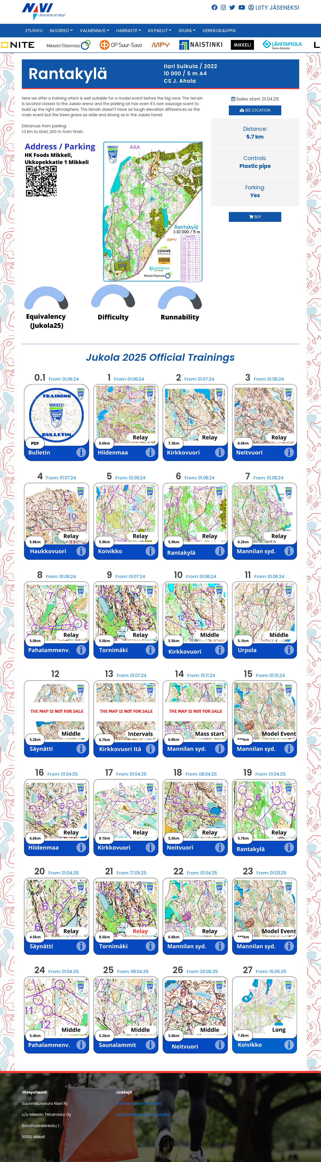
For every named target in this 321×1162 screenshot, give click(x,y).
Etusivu (34, 31)
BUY (257, 216)
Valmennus (92, 31)
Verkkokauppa (219, 31)
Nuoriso (59, 31)
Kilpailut (158, 31)
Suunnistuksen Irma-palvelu (142, 1114)
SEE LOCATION (257, 110)
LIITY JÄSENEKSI (276, 7)
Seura (185, 31)
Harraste (126, 31)
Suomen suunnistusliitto (139, 1103)
